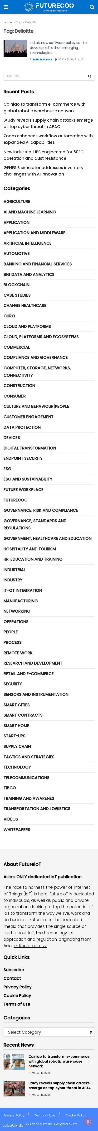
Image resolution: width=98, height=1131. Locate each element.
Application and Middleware (34, 233)
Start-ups (14, 736)
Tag (18, 22)
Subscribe (14, 970)
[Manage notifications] (88, 1122)
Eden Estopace (42, 59)
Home (8, 22)
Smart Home (16, 725)
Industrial (15, 570)
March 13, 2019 (66, 59)
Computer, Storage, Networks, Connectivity (37, 371)
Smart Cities (17, 705)
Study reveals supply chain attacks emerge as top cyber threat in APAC (60, 1085)
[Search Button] (92, 7)
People (11, 632)
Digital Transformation (30, 448)
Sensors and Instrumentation (36, 694)
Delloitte (31, 22)
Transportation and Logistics (37, 808)
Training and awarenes (29, 798)
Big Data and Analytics (29, 274)
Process (13, 642)
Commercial (17, 347)
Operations (16, 622)
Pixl (75, 1124)
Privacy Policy (18, 987)
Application (16, 222)
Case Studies (17, 295)
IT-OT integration (23, 590)
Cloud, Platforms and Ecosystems (41, 337)
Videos (11, 819)
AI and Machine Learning (30, 212)
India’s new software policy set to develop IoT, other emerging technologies (58, 47)
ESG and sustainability (28, 479)
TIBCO (10, 788)
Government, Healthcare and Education (48, 538)
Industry (13, 580)
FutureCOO (16, 500)
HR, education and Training (33, 559)
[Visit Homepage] (49, 7)
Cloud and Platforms (27, 326)
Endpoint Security (23, 458)
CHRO (9, 316)
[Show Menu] (6, 7)
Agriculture (17, 201)
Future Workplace (24, 489)
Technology (17, 767)
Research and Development (33, 663)
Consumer (15, 396)
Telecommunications (26, 777)
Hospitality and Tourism (30, 549)
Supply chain (17, 746)
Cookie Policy (17, 995)
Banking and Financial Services (38, 264)
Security (13, 684)
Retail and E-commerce (29, 674)
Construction (19, 385)
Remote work (18, 653)
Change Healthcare (25, 305)
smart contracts (23, 715)
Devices (12, 437)
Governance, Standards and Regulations (35, 524)
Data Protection (22, 427)
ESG (7, 469)
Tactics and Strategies (29, 757)
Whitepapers (17, 829)
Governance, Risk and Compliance (41, 510)
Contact (12, 978)
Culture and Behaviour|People (36, 406)
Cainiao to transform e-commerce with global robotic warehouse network (59, 1061)
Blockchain (16, 285)
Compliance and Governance (36, 357)
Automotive (17, 253)
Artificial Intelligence (28, 243)
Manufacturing (21, 601)
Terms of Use (17, 1004)
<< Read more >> (30, 946)
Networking (17, 611)
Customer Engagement (29, 417)
